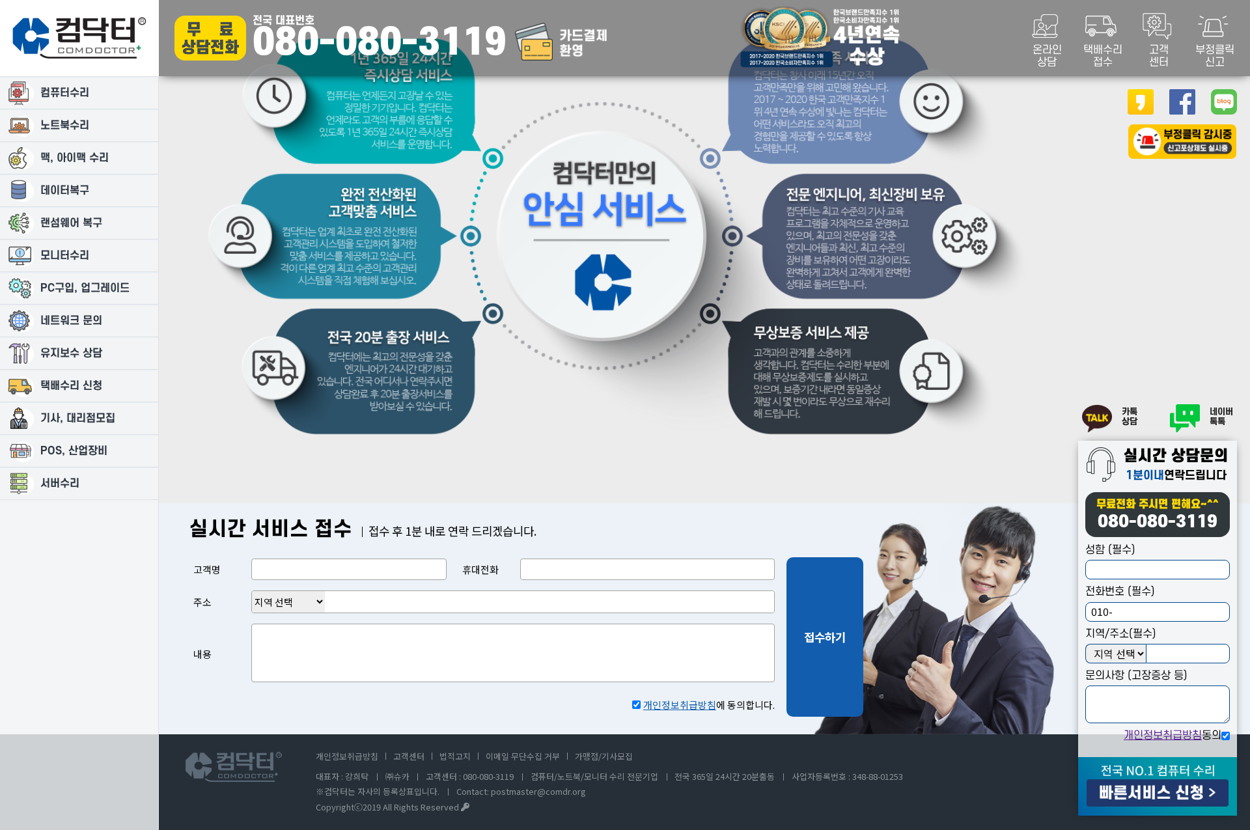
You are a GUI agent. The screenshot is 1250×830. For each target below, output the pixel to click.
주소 (202, 601)
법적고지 (455, 756)
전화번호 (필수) (1120, 592)
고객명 (207, 569)
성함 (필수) (1110, 550)
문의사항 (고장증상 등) (1136, 676)
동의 (1172, 735)
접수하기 (825, 636)
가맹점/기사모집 (604, 756)
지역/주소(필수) (1120, 634)
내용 (202, 653)
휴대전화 (480, 569)
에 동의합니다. (709, 704)
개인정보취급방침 (1163, 735)
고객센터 (408, 756)
